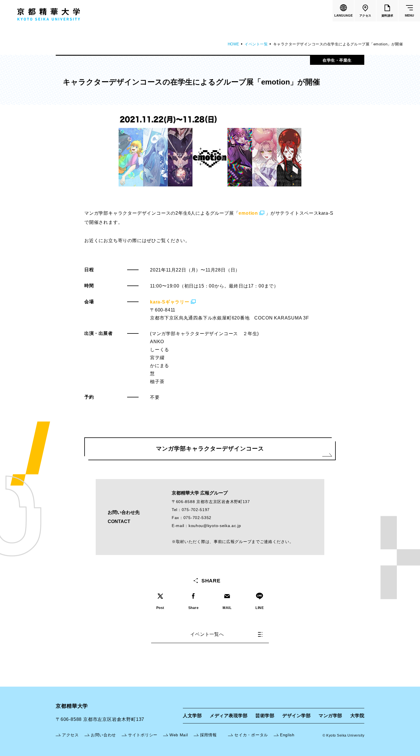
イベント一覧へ (207, 634)
